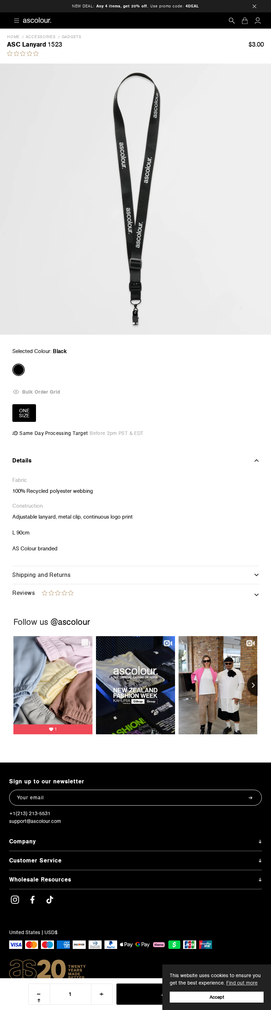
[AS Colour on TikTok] (49, 902)
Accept (217, 997)
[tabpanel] (135, 199)
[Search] (232, 20)
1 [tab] (134, 323)
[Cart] (245, 20)
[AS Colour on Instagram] (14, 902)
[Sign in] (257, 20)
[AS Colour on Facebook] (32, 902)
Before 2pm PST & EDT (116, 433)
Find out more (242, 983)
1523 (55, 44)
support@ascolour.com (35, 821)
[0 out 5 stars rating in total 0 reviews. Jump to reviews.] (24, 53)
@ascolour (70, 621)
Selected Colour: (39, 351)
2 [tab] (137, 323)
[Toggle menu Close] (16, 20)
